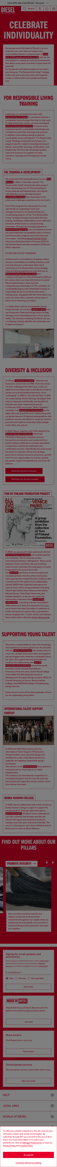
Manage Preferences (32, 1142)
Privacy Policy (9, 1145)
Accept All (28, 1155)
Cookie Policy (26, 1145)
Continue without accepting (28, 1163)
